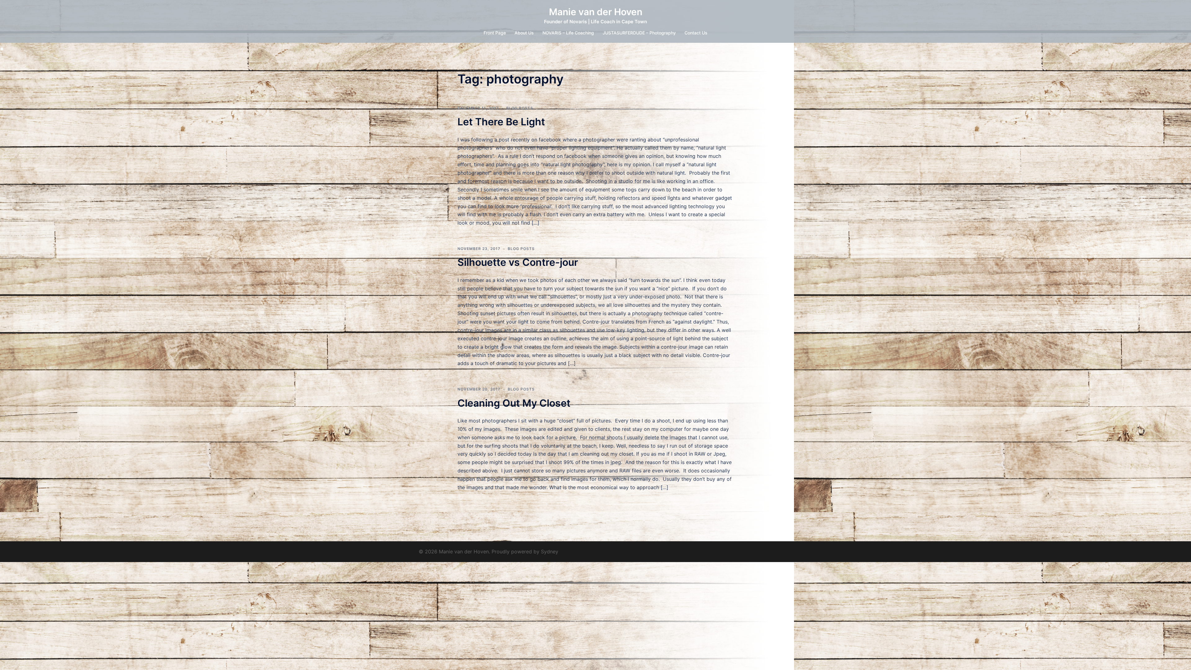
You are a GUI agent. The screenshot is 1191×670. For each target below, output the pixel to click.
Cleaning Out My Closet (513, 403)
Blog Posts (519, 108)
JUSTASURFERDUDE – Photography (639, 32)
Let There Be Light (501, 122)
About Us (524, 32)
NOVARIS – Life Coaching (568, 32)
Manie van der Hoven (595, 11)
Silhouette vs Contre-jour (517, 262)
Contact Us (696, 32)
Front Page (495, 32)
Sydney (549, 551)
